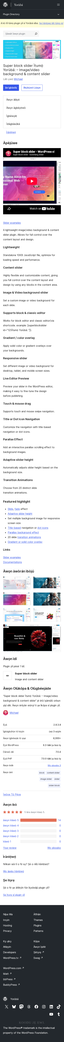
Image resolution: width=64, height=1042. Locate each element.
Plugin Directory (11, 14)
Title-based (14, 527)
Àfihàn (37, 914)
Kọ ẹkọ (7, 941)
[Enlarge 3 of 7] (26, 596)
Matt (7, 973)
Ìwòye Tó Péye (12, 794)
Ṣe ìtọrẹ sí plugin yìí (14, 894)
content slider (53, 773)
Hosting (7, 925)
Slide (10, 508)
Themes (38, 920)
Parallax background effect (23, 532)
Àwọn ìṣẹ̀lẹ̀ (40, 946)
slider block (54, 785)
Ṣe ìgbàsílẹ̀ (11, 87)
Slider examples (12, 222)
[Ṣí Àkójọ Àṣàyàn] (59, 4)
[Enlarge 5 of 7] (26, 612)
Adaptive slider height (20, 513)
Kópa (36, 941)
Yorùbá (14, 999)
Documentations (12, 562)
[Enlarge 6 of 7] (56, 612)
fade (17, 508)
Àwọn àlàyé (13, 99)
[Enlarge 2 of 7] (56, 580)
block (41, 773)
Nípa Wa (8, 914)
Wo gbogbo (54, 847)
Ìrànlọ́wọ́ (11, 132)
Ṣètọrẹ (39, 952)
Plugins (37, 925)
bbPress (9, 979)
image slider (46, 779)
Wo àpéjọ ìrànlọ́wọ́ (13, 871)
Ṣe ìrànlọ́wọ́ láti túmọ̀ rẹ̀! (51, 23)
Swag (38, 957)
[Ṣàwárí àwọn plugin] (36, 34)
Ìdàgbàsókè (13, 124)
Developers (9, 952)
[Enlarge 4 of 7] (56, 596)
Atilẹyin (7, 946)
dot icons (42, 527)
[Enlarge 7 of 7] (56, 628)
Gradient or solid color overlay (25, 541)
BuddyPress (11, 984)
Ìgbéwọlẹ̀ (11, 116)
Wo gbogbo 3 (54, 765)
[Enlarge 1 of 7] (26, 580)
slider (57, 779)
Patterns (38, 930)
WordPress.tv (12, 957)
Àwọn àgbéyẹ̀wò (16, 107)
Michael (18, 79)
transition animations (29, 537)
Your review (9, 847)
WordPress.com (13, 968)
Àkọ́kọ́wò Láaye (32, 87)
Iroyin (6, 920)
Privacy (7, 930)
